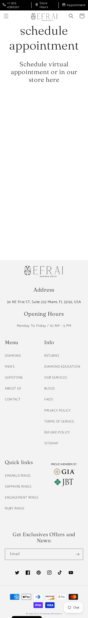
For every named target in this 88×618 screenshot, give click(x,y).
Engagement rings (21, 497)
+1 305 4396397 (13, 5)
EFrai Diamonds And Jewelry (48, 613)
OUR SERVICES (55, 378)
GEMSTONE (14, 378)
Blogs (49, 388)
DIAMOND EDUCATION (62, 367)
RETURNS (51, 356)
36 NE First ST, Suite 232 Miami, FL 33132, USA (44, 302)
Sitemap (51, 443)
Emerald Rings (18, 476)
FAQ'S (48, 399)
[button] (6, 16)
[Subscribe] (77, 554)
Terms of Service (59, 421)
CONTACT (13, 399)
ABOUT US (13, 388)
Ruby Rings (14, 508)
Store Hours (44, 5)
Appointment (76, 5)
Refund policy (57, 432)
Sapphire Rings (18, 487)
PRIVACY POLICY (57, 411)
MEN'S (10, 367)
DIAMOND (13, 356)
